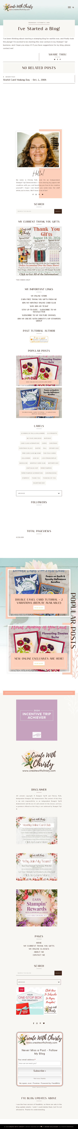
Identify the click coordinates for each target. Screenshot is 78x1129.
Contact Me (39, 955)
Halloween (26, 458)
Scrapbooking (51, 473)
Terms (38, 1087)
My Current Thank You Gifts (39, 946)
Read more (39, 608)
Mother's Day (53, 463)
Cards (44, 443)
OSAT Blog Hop (32, 468)
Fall (45, 448)
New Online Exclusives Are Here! (39, 382)
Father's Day (54, 448)
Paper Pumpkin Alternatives (32, 473)
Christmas (53, 443)
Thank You (36, 478)
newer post (10, 77)
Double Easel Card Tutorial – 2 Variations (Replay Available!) (39, 413)
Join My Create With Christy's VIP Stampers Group (39, 320)
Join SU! (36, 458)
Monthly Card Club (38, 463)
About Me (39, 952)
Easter (38, 448)
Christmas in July (26, 448)
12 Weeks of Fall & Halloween (33, 433)
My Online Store (39, 296)
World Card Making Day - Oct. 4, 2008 (24, 80)
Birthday (47, 438)
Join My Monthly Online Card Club (39, 303)
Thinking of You (49, 478)
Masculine (24, 463)
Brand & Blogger (51, 1126)
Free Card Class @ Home (31, 453)
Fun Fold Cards (50, 453)
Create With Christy (17, 1126)
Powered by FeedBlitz (50, 1083)
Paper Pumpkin (46, 468)
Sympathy (25, 478)
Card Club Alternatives (30, 443)
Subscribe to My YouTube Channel (39, 315)
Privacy (44, 1087)
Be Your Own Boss (34, 438)
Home (39, 943)
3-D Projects (52, 433)
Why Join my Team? (39, 306)
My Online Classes (39, 949)
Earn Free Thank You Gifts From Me (39, 299)
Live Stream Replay (49, 458)
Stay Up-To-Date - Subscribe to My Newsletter (39, 311)
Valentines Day (39, 483)
